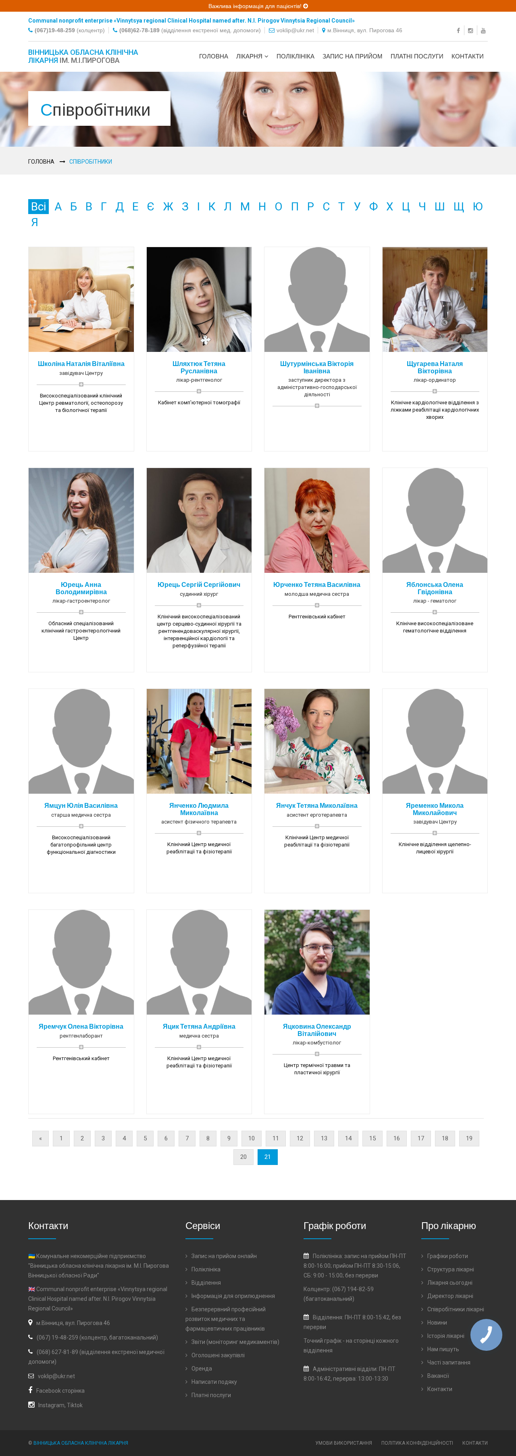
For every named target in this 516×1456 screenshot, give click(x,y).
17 (421, 1138)
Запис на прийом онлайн (223, 1256)
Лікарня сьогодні (449, 1282)
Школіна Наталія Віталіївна (81, 363)
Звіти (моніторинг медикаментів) (234, 1342)
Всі (38, 206)
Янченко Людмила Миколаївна (199, 808)
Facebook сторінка (60, 1390)
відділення (318, 1350)
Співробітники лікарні (455, 1309)
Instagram (51, 1405)
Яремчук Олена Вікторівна (81, 1026)
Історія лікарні (445, 1336)
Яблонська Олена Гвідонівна (434, 587)
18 (445, 1138)
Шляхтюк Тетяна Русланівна (199, 367)
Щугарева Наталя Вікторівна (435, 367)
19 (469, 1138)
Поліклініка (295, 56)
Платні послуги (417, 56)
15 (372, 1138)
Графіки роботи (447, 1256)
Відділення (205, 1282)
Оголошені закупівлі (217, 1355)
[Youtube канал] (484, 30)
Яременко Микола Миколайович (435, 808)
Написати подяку (213, 1382)
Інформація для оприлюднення (232, 1296)
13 (324, 1138)
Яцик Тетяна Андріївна (199, 1026)
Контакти (468, 56)
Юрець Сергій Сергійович (199, 584)
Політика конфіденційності (417, 1443)
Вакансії (437, 1376)
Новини (436, 1322)
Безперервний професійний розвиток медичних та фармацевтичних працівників (225, 1319)
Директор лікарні (449, 1296)
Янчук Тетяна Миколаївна (317, 805)
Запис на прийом (352, 56)
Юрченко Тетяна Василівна (316, 584)
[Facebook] (459, 30)
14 (348, 1138)
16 (396, 1138)
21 (267, 1157)
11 (276, 1138)
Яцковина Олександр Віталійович (317, 1029)
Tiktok (75, 1405)
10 (251, 1138)
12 (300, 1138)
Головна (213, 56)
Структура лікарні (450, 1269)
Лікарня (249, 56)
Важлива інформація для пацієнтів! (255, 6)
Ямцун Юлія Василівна (81, 805)
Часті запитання (448, 1362)
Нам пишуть (442, 1349)
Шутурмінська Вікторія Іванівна (317, 367)
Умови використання (343, 1443)
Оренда (201, 1368)
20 (243, 1157)
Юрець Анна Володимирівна (81, 587)
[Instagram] (471, 30)
